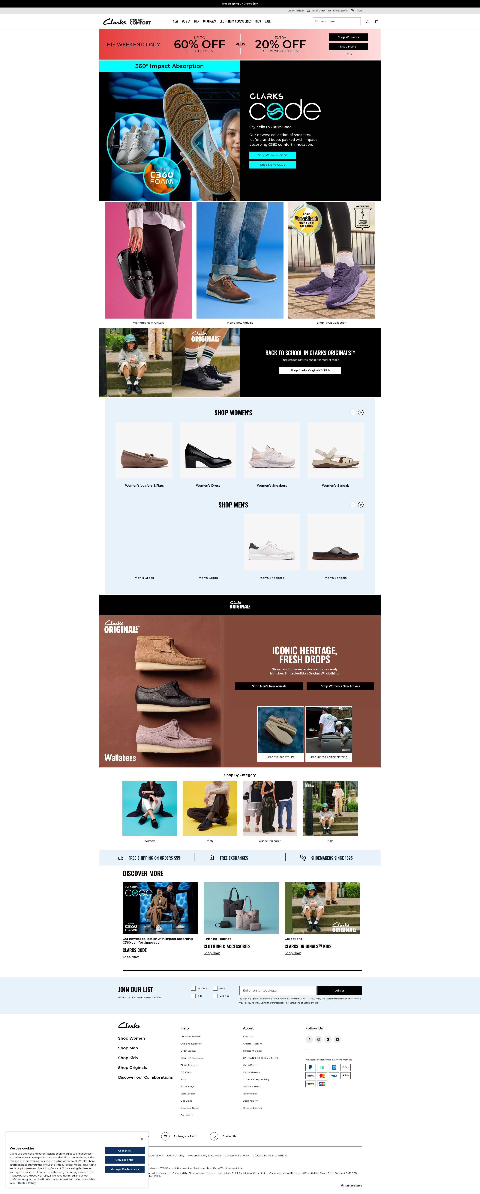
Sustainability (250, 1100)
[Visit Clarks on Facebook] (309, 1039)
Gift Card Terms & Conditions (270, 1155)
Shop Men (128, 1048)
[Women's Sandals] (336, 450)
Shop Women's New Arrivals (340, 686)
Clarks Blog (249, 1065)
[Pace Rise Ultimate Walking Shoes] (331, 260)
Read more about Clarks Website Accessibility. (218, 1168)
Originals (209, 21)
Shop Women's (348, 37)
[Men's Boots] (208, 542)
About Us (248, 1036)
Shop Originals (132, 1067)
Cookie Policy (175, 1155)
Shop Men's (348, 46)
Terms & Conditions (290, 998)
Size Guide (186, 1100)
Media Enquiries (251, 1086)
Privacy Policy (313, 998)
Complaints (187, 1115)
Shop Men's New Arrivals (269, 686)
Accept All (124, 1150)
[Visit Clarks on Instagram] (318, 1039)
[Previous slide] (353, 412)
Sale (268, 21)
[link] (160, 922)
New (175, 21)
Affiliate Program (252, 1043)
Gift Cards (186, 1072)
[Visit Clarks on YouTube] (337, 1039)
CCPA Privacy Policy (237, 1155)
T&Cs (348, 54)
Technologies (250, 1093)
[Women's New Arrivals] (148, 260)
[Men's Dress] (144, 542)
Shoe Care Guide (189, 1107)
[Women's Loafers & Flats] (144, 450)
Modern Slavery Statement (204, 1155)
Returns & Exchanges (192, 1058)
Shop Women (131, 1038)
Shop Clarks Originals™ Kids (310, 370)
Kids (258, 21)
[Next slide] (361, 412)
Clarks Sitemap (251, 1072)
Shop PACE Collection (331, 322)
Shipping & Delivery (191, 1043)
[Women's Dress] (208, 450)
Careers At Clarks (252, 1050)
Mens (222, 988)
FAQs (184, 1079)
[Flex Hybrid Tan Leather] (240, 260)
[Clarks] (127, 21)
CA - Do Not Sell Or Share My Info (261, 1058)
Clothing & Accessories (236, 21)
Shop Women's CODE (273, 155)
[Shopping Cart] (376, 21)
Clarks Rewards (189, 1065)
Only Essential (124, 1159)
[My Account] (367, 21)
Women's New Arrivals (148, 322)
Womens (202, 988)
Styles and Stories (252, 1107)
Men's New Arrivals (240, 322)
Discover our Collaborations (145, 1077)
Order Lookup (188, 1050)
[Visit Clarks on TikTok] (328, 1039)
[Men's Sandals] (336, 542)
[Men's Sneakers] (272, 542)
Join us (340, 990)
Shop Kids (128, 1058)
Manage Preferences (124, 1169)
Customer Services (190, 1036)
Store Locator (188, 1093)
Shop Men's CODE (272, 164)
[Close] (142, 1139)
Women (186, 21)
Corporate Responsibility (256, 1079)
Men (196, 21)
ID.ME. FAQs (187, 1086)
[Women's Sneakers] (272, 450)
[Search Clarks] (337, 21)
